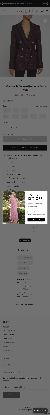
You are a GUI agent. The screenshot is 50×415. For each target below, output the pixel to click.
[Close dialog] (45, 193)
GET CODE (36, 219)
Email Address (31, 209)
